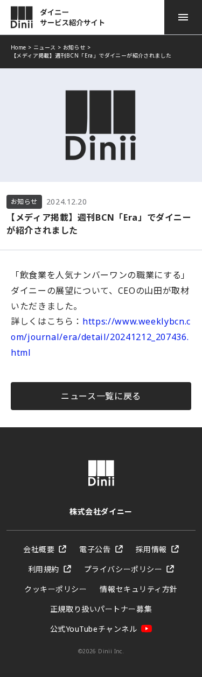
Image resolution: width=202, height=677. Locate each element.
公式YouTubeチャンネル (93, 629)
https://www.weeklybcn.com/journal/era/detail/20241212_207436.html (101, 336)
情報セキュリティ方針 (139, 589)
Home (18, 47)
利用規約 (43, 569)
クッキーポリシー (55, 589)
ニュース (44, 47)
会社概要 (38, 549)
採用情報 (151, 549)
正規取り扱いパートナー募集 (101, 609)
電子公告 (94, 549)
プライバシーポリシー (123, 569)
